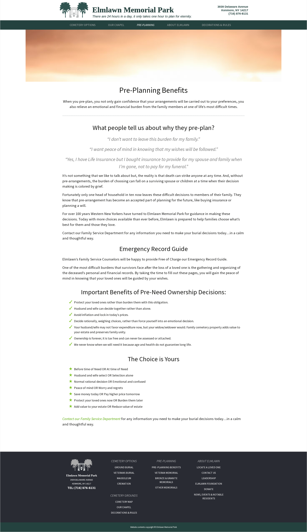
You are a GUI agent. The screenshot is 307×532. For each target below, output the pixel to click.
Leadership (209, 478)
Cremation (124, 483)
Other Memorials (166, 487)
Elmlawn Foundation (208, 483)
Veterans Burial (124, 472)
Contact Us (209, 472)
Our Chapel (116, 25)
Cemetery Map (124, 501)
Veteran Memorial (166, 472)
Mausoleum (124, 478)
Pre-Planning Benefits (166, 467)
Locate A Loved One (209, 467)
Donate (208, 489)
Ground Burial (124, 467)
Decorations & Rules (124, 512)
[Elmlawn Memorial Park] (74, 9)
